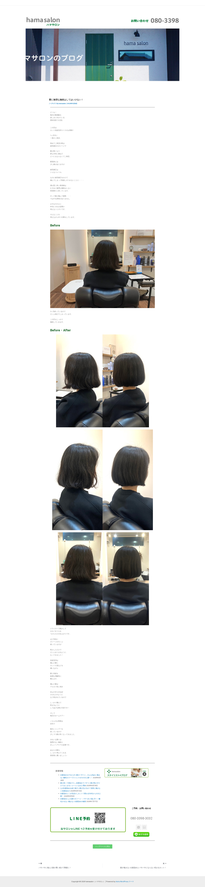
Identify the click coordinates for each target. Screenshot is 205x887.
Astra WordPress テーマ (125, 881)
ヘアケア (53, 103)
